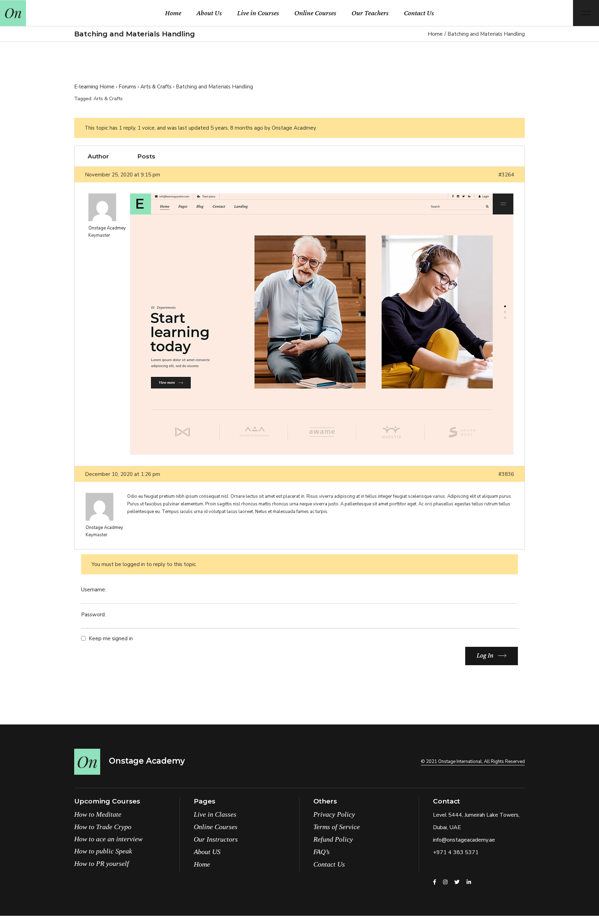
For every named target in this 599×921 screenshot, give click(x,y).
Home (202, 864)
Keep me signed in (111, 638)
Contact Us (329, 864)
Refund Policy (333, 839)
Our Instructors (216, 839)
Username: (93, 589)
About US (207, 851)
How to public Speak (103, 851)
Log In (485, 655)
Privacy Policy (334, 814)
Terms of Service (336, 827)
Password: (93, 614)
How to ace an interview (108, 839)
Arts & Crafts (156, 86)
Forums (127, 86)
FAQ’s (321, 851)
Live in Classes (215, 814)
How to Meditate (97, 814)
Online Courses (215, 827)
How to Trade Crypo (102, 827)
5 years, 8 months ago (236, 127)
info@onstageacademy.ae (464, 840)
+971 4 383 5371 (456, 852)
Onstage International (460, 761)
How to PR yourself (101, 863)
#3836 (506, 474)
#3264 (506, 174)
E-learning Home (94, 86)
